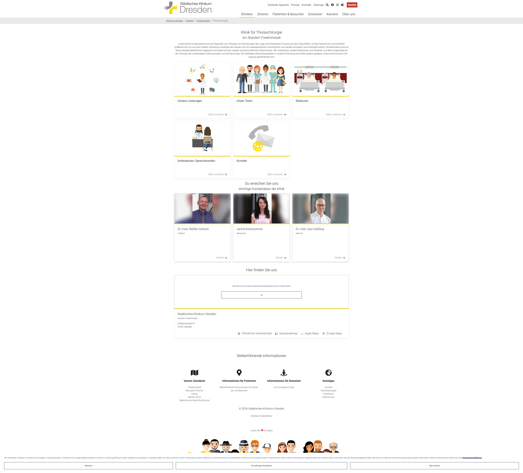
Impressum (328, 394)
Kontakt (306, 5)
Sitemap (318, 5)
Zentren (262, 14)
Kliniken (247, 14)
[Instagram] (337, 5)
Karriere (332, 14)
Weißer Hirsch (194, 397)
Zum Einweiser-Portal (284, 387)
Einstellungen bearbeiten (261, 466)
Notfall (352, 5)
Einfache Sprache (278, 5)
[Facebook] (332, 5)
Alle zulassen (434, 466)
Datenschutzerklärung (472, 458)
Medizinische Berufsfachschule (194, 400)
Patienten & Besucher (288, 14)
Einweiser (315, 14)
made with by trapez (261, 430)
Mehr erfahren (216, 114)
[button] (332, 334)
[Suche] (327, 5)
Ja (261, 295)
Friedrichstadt (194, 387)
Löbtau (194, 394)
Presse (295, 5)
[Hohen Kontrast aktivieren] (342, 5)
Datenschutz (329, 397)
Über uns (348, 14)
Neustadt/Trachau (194, 390)
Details (220, 257)
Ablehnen (88, 466)
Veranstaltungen (328, 390)
